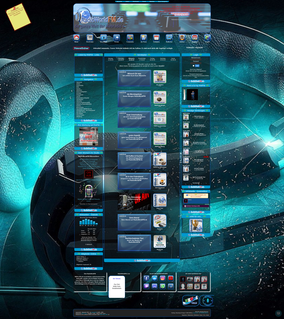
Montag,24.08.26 (110, 59)
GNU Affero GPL (104, 314)
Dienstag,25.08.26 (121, 59)
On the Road (200, 170)
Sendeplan (196, 183)
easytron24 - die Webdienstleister (200, 312)
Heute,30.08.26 (173, 59)
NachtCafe (200, 178)
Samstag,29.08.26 (163, 59)
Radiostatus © (175, 19)
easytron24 (93, 312)
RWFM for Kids (199, 152)
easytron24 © (187, 19)
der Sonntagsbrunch (200, 135)
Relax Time (199, 161)
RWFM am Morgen (199, 126)
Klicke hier (189, 71)
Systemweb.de (93, 204)
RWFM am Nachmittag (200, 144)
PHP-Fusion (84, 313)
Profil (160, 85)
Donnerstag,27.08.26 (142, 59)
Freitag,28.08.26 (152, 59)
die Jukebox (199, 118)
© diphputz (88, 244)
